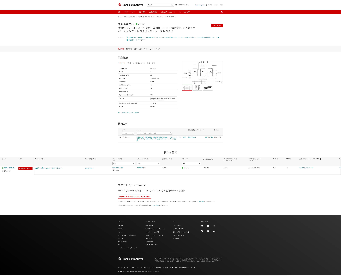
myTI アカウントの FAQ (152, 244)
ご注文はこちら (217, 25)
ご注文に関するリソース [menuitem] (168, 12)
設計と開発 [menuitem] (142, 12)
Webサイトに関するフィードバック (185, 267)
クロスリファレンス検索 (152, 232)
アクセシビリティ (123, 267)
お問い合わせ (149, 225)
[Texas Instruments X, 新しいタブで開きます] (214, 226)
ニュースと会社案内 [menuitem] (184, 12)
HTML (217, 37)
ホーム (120, 17)
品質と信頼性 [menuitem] (153, 12)
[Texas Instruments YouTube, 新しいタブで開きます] (214, 232)
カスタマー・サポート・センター (154, 235)
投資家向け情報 (122, 241)
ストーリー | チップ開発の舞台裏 (127, 235)
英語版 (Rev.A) (133, 40)
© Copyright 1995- (124, 271)
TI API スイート (177, 225)
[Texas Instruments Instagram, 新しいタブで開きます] (202, 226)
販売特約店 (176, 238)
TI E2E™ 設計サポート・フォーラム (155, 229)
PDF (213, 37)
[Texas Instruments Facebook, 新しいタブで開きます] (208, 226)
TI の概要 (120, 225)
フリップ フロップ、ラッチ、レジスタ (150, 17)
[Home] (130, 4)
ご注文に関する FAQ (178, 235)
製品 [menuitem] (119, 12)
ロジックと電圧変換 (129, 17)
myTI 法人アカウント (179, 229)
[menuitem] (222, 12)
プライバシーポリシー (147, 267)
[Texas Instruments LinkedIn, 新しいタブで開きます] (202, 232)
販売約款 (158, 267)
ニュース (120, 232)
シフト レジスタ (169, 17)
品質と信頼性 (149, 241)
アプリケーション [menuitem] (130, 12)
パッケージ (148, 238)
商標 (171, 267)
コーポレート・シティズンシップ (127, 248)
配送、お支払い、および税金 (181, 232)
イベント (120, 238)
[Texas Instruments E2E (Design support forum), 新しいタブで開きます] (208, 232)
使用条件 (201, 201)
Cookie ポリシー (134, 267)
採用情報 (120, 229)
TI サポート (156, 205)
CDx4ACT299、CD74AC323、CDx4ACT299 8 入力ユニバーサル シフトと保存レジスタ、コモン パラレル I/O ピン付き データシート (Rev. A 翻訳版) (170, 37)
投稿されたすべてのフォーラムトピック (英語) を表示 (134, 196)
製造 (119, 244)
